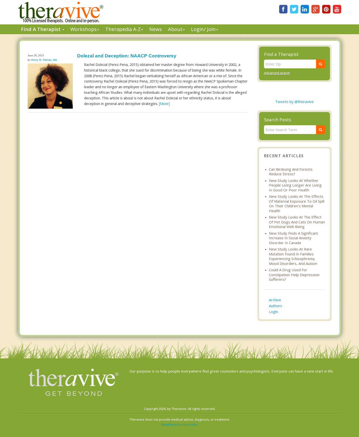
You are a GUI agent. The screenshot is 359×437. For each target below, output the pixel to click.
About (175, 29)
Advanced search (277, 73)
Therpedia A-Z (123, 29)
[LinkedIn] (305, 9)
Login (273, 311)
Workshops (83, 29)
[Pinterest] (326, 9)
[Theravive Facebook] (283, 9)
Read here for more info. (179, 424)
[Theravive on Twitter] (294, 9)
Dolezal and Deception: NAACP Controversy (126, 55)
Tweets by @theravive (294, 101)
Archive (275, 299)
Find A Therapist (41, 29)
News (155, 29)
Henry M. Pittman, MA (44, 59)
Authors (275, 305)
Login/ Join (203, 29)
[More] (164, 103)
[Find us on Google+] (315, 9)
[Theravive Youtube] (337, 9)
